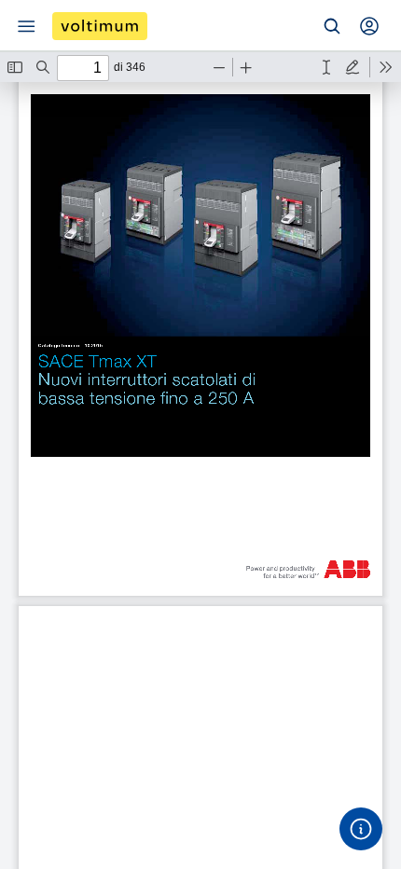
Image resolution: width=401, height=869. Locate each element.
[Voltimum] (99, 26)
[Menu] (26, 26)
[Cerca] (332, 26)
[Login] (369, 26)
